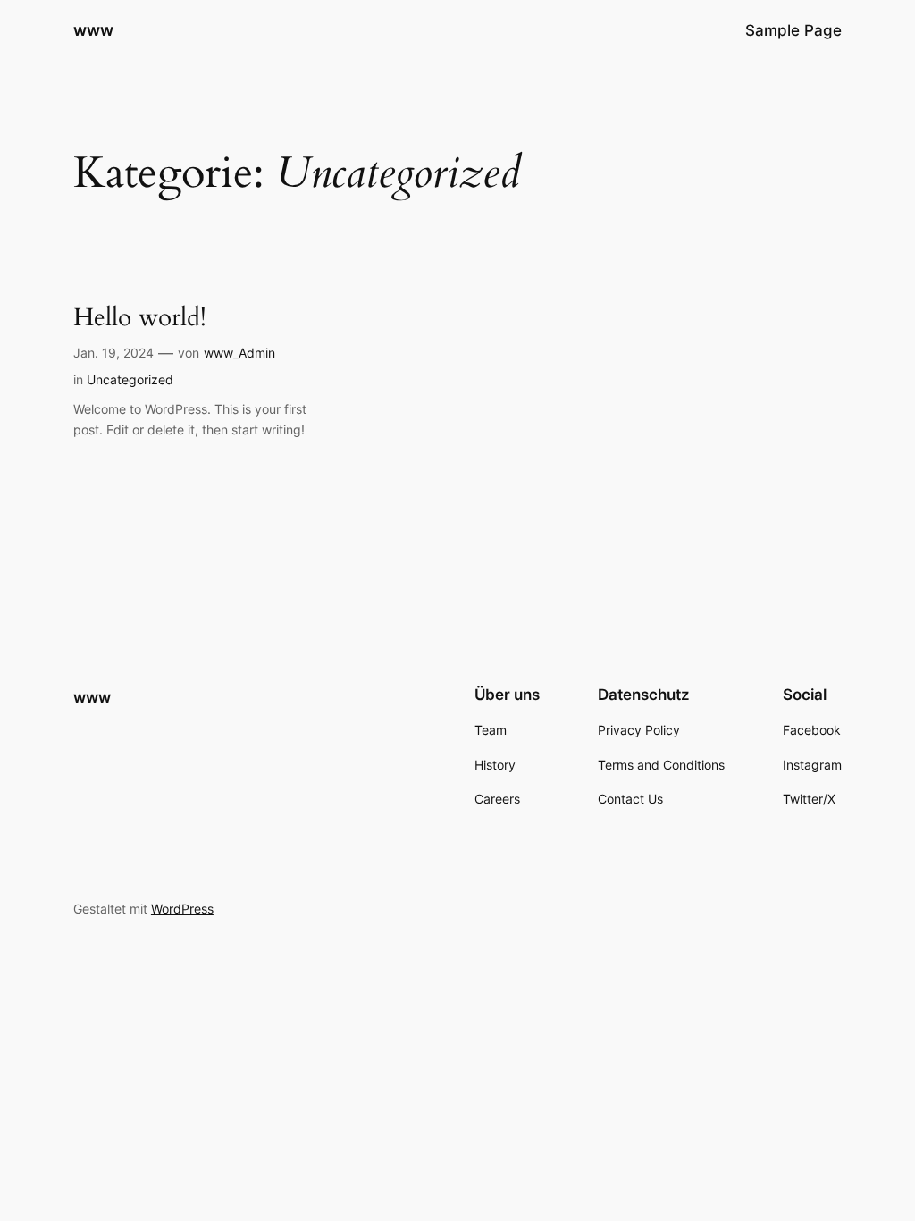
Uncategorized (130, 379)
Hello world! (139, 318)
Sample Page (793, 30)
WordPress (182, 908)
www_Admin (239, 352)
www (93, 30)
